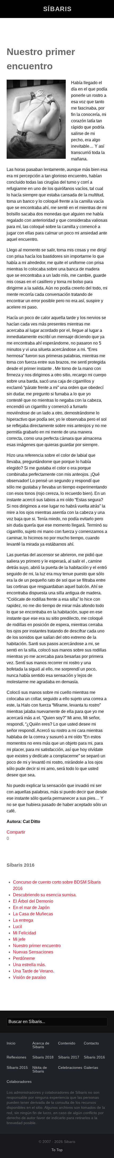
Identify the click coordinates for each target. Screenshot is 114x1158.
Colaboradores (19, 1081)
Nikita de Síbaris (39, 1069)
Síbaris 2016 (94, 1057)
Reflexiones (16, 1057)
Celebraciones (70, 1067)
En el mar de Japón (31, 907)
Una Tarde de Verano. (33, 971)
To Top (57, 1150)
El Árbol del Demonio (33, 901)
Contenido (66, 1043)
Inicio (11, 1043)
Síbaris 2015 (17, 1067)
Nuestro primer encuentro (37, 945)
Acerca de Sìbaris (40, 1045)
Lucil (17, 926)
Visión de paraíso (29, 977)
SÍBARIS (57, 8)
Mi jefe (19, 939)
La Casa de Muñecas (33, 914)
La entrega (23, 920)
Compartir (16, 832)
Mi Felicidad (24, 933)
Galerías (91, 1067)
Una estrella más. (29, 964)
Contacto (91, 1043)
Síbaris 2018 (43, 1057)
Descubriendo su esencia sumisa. (45, 895)
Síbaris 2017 (68, 1057)
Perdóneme (24, 958)
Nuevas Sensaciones (33, 952)
